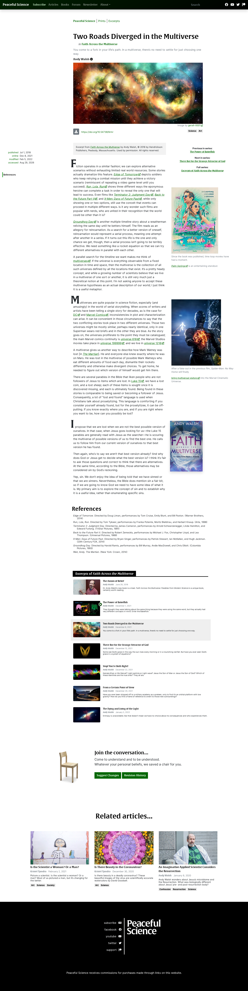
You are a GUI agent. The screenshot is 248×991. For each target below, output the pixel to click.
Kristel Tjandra (38, 871)
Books (65, 4)
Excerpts (114, 21)
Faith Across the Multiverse (99, 44)
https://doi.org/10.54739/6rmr (97, 132)
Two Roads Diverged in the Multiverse (123, 623)
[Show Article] (86, 608)
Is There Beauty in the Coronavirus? (118, 867)
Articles (53, 4)
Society (50, 885)
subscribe (111, 922)
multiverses (80, 261)
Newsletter (90, 4)
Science (192, 131)
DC (75, 314)
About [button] (104, 4)
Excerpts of (202, 170)
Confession (165, 889)
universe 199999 (110, 343)
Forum (76, 4)
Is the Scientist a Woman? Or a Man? (54, 867)
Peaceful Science (16, 5)
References (9, 174)
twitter (113, 943)
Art (200, 131)
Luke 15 (136, 381)
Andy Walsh (81, 59)
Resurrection (179, 889)
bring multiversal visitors (184, 378)
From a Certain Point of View (118, 687)
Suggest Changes (108, 775)
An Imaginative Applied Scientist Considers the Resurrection (187, 869)
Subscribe (39, 4)
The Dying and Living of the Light (121, 708)
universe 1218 (152, 343)
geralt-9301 (194, 125)
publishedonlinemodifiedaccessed (13, 157)
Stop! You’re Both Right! (115, 666)
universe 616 (129, 339)
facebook (111, 929)
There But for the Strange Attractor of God (202, 161)
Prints (101, 21)
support (112, 949)
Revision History (135, 775)
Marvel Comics (95, 314)
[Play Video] (100, 604)
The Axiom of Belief (113, 581)
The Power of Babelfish (202, 151)
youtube (112, 936)
